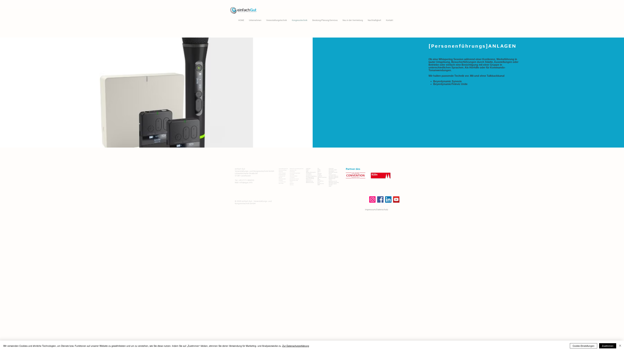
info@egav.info (246, 182)
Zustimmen (607, 345)
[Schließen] (620, 345)
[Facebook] (380, 199)
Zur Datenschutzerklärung (295, 345)
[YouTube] (396, 199)
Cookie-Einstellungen (583, 345)
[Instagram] (372, 199)
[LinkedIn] (388, 199)
